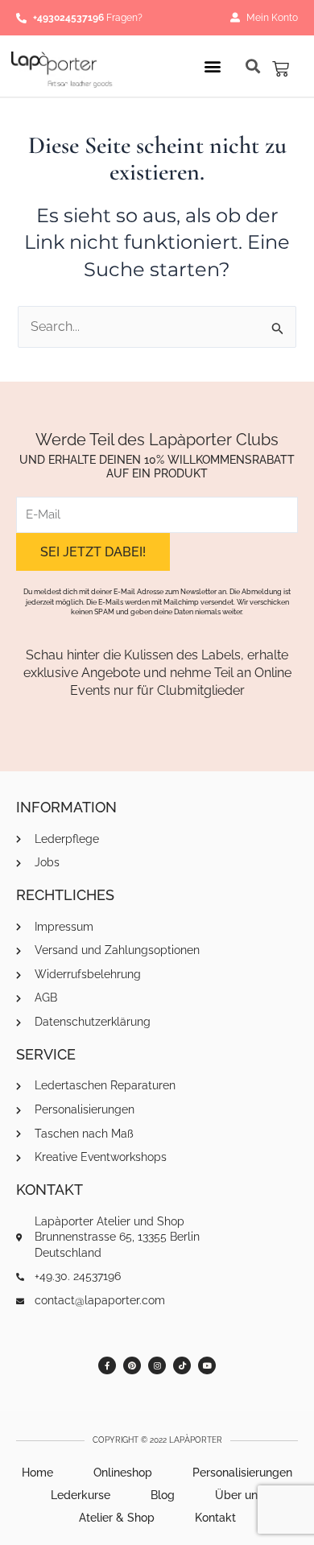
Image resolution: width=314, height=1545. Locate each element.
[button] (213, 65)
